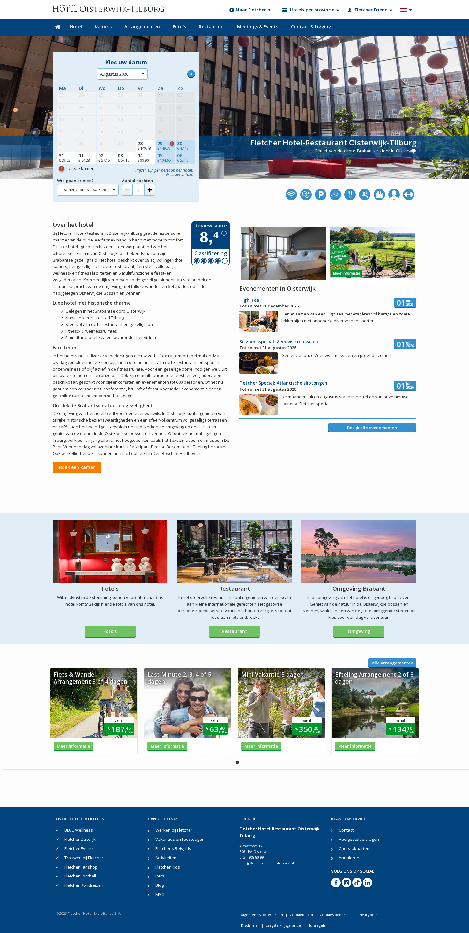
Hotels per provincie (312, 10)
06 (183, 157)
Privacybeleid (369, 914)
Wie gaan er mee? (75, 180)
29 (164, 145)
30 (183, 145)
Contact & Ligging (311, 27)
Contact (346, 830)
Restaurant (211, 27)
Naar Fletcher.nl (254, 10)
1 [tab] (237, 762)
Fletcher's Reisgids (173, 848)
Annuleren (349, 858)
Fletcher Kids (167, 867)
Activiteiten (165, 858)
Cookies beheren (335, 914)
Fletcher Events (79, 848)
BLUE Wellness (78, 830)
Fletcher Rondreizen (83, 885)
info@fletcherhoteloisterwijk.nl (266, 863)
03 (123, 157)
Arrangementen (142, 27)
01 (84, 157)
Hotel (76, 27)
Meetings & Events (257, 27)
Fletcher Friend (371, 10)
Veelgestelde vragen (359, 839)
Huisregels (316, 925)
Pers (159, 876)
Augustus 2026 (114, 74)
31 (64, 157)
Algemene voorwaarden (262, 914)
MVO (160, 894)
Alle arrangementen (392, 663)
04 (143, 157)
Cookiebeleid (301, 914)
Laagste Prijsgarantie (283, 925)
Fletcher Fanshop (81, 867)
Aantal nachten (137, 180)
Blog (159, 885)
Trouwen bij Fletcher (83, 858)
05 (164, 157)
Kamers (103, 27)
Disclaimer (250, 925)
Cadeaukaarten (354, 848)
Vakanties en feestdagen (180, 839)
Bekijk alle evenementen (372, 428)
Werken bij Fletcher (173, 830)
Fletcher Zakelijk (80, 839)
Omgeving (359, 631)
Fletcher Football (80, 876)
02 (104, 157)
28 (144, 145)
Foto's (179, 27)
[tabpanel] (94, 711)
